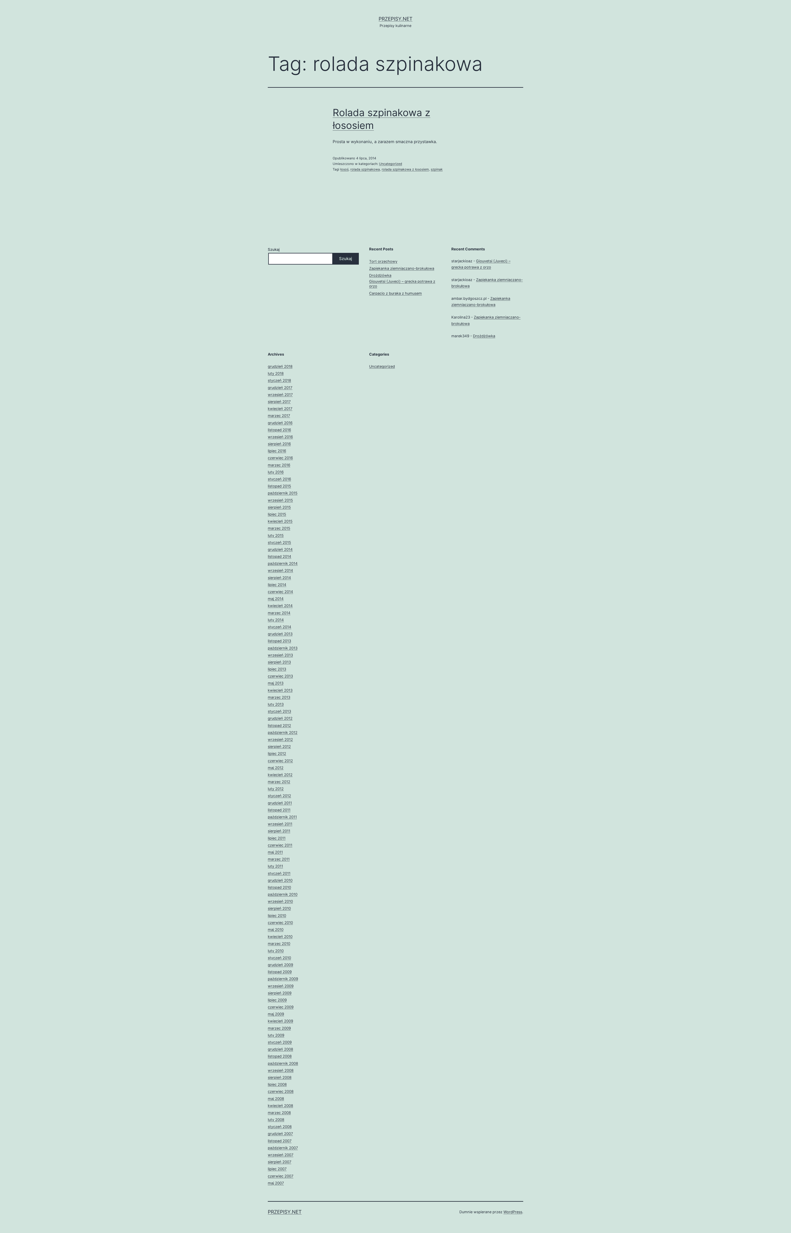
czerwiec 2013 (280, 676)
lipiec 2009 (277, 1000)
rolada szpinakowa (365, 169)
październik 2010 (282, 894)
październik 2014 (283, 563)
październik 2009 (283, 979)
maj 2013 (275, 683)
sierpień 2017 (279, 401)
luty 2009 (276, 1035)
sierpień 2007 (279, 1162)
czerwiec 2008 (281, 1091)
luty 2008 (276, 1119)
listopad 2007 (279, 1141)
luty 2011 (275, 866)
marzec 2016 (279, 465)
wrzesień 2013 (280, 655)
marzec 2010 (279, 943)
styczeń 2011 (279, 873)
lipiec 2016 (277, 451)
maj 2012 (275, 768)
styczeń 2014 (279, 627)
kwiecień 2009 (280, 1021)
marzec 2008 (279, 1112)
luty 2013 (276, 704)
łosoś (344, 169)
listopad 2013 (279, 641)
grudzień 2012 (280, 718)
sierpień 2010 (279, 908)
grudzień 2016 (280, 423)
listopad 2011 (279, 810)
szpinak (437, 169)
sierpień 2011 (279, 831)
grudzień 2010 (280, 880)
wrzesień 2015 (280, 500)
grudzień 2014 (280, 549)
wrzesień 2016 (280, 437)
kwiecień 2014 (280, 606)
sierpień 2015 (279, 507)
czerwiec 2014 (280, 592)
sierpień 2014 (279, 578)
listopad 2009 (280, 972)
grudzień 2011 (280, 803)
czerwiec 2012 (280, 761)
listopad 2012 (279, 725)
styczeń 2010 (279, 958)
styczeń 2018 (279, 380)
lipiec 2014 (277, 585)
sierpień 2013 (279, 662)
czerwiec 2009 (281, 1007)
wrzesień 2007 (280, 1155)
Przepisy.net (395, 19)
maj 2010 (275, 929)
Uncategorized (390, 164)
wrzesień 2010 (280, 901)
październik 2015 (282, 493)
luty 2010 (276, 951)
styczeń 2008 (280, 1126)
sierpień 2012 (279, 746)
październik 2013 (282, 648)
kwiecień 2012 (280, 775)
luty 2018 (276, 373)
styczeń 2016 (279, 479)
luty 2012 (276, 789)
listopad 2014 (279, 556)
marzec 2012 (279, 782)
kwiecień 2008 (280, 1105)
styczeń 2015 (279, 542)
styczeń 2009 (280, 1042)
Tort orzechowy (383, 261)
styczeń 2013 (279, 711)
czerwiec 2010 (280, 922)
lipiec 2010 (277, 915)
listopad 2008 (280, 1056)
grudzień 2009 (280, 965)
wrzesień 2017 (280, 394)
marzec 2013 (279, 697)
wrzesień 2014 (280, 570)
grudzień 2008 (280, 1049)
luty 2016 (276, 472)
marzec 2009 (279, 1028)
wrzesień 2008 (281, 1070)
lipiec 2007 (277, 1169)
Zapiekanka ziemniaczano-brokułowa (401, 268)
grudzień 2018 (280, 366)
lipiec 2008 (277, 1084)
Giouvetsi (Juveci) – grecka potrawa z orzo (402, 283)
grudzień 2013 (280, 634)
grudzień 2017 (280, 387)
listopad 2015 (279, 486)
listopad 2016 (279, 430)
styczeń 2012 (279, 796)
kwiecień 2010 (280, 936)
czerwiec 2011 (280, 845)
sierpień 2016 (279, 444)
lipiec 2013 (277, 669)
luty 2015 (276, 535)
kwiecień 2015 (280, 521)
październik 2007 (283, 1148)
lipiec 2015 (277, 514)
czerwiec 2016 (280, 458)
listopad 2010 (279, 887)
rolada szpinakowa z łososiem (405, 169)
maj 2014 (276, 599)
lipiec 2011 (277, 838)
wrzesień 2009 (281, 986)
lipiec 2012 (277, 753)
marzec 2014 (279, 613)
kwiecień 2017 (280, 408)
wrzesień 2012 (280, 739)
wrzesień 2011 (280, 824)
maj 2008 (276, 1098)
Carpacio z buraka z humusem (395, 293)
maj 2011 (275, 852)
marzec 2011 (279, 859)
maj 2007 (276, 1183)
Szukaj (274, 249)
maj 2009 (276, 1014)
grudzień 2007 (280, 1133)
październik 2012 (282, 732)
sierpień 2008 (279, 1077)
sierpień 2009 (279, 993)
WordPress (512, 1212)
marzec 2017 (279, 415)
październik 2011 (282, 817)
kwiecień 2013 (280, 690)
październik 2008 (283, 1063)
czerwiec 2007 (280, 1176)
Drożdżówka (380, 275)
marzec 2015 (279, 528)
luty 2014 (276, 620)
